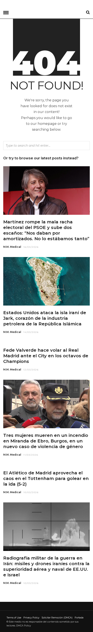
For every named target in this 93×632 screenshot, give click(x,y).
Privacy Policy (31, 617)
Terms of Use (13, 617)
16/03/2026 (31, 247)
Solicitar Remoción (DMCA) (57, 617)
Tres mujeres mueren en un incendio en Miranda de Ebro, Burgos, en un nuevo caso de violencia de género (45, 441)
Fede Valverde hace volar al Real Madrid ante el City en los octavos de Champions (45, 356)
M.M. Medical (12, 246)
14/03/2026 (31, 332)
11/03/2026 (30, 454)
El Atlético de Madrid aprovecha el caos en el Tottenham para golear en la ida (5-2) (46, 478)
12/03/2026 (31, 369)
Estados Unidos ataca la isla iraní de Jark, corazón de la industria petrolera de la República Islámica (44, 318)
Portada (79, 617)
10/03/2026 (31, 492)
